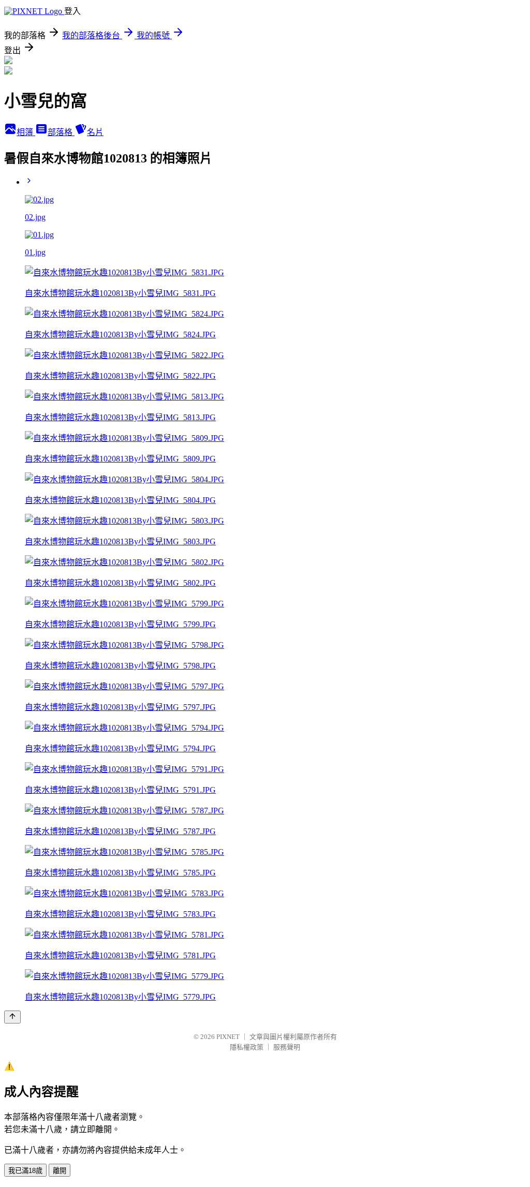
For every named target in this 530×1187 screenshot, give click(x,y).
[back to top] (12, 1017)
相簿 (26, 132)
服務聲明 (286, 1047)
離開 (59, 1171)
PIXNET (228, 1037)
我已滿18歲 (25, 1171)
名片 (95, 132)
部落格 (61, 132)
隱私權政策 (246, 1047)
